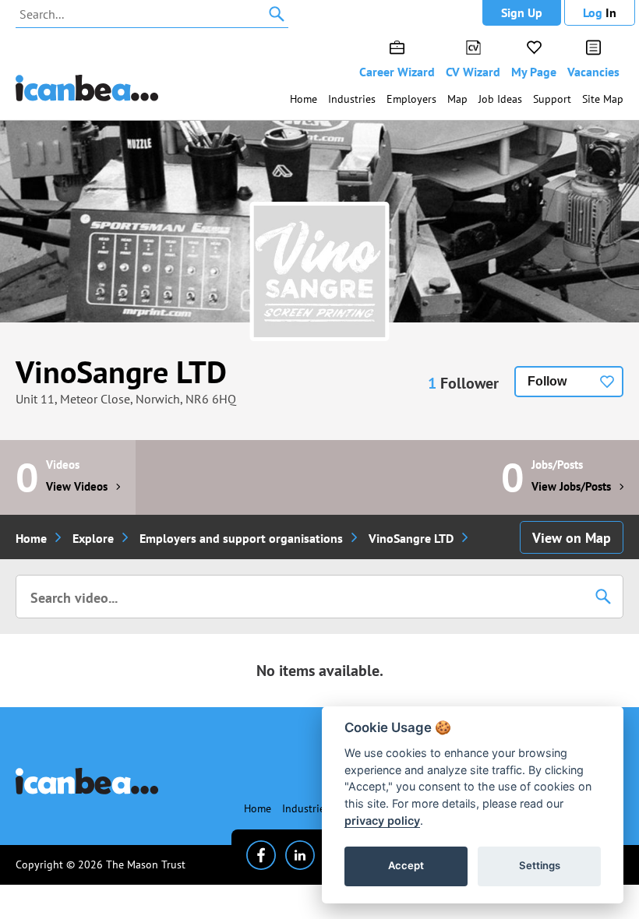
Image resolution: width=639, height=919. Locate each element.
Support (552, 99)
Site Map (602, 99)
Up (521, 12)
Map (457, 99)
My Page (533, 71)
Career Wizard (397, 71)
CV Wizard (473, 71)
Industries (352, 99)
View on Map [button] (571, 538)
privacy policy (382, 820)
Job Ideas (500, 99)
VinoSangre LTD (121, 371)
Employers (411, 99)
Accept (406, 865)
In (599, 12)
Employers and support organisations (241, 538)
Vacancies (593, 71)
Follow (547, 381)
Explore (93, 538)
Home (303, 99)
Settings (539, 865)
